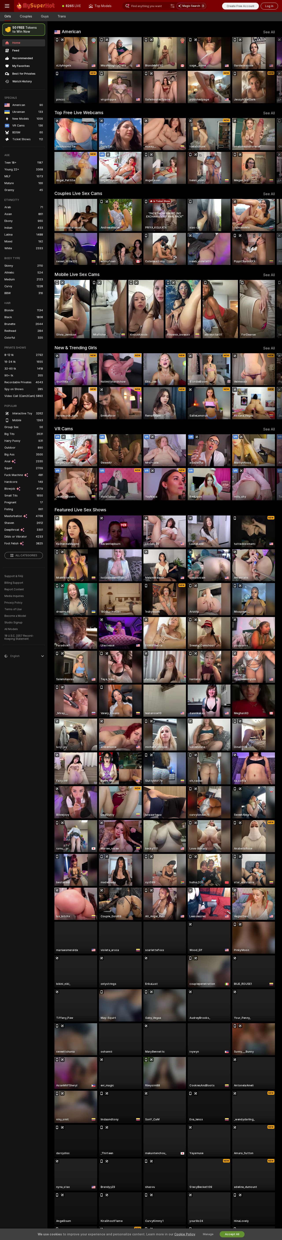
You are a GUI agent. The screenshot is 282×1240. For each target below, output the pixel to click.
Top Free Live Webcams (78, 112)
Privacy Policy (13, 602)
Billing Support (13, 582)
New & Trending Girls (75, 347)
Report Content (14, 589)
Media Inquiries (14, 596)
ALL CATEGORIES (26, 555)
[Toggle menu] (7, 6)
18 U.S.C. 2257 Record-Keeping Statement (19, 637)
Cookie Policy (184, 1234)
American (71, 31)
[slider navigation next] (271, 70)
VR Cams (63, 428)
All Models (11, 629)
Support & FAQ (13, 576)
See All (269, 32)
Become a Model (15, 615)
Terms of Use (13, 609)
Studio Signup (13, 622)
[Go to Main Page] (36, 6)
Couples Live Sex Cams (78, 193)
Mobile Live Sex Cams (77, 274)
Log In (269, 6)
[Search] (172, 6)
